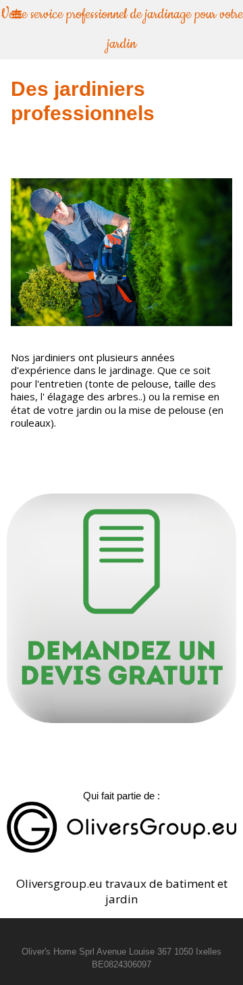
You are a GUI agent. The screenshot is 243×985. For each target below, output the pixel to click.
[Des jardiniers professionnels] (121, 184)
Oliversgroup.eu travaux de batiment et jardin (121, 891)
